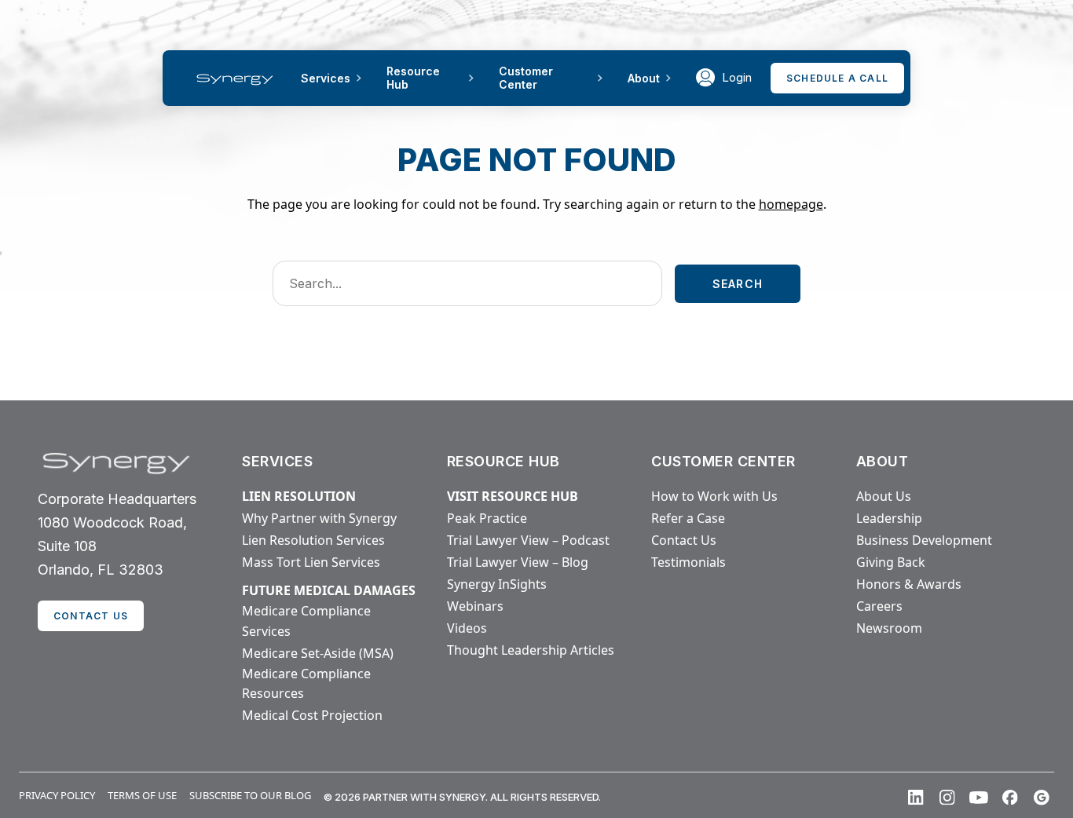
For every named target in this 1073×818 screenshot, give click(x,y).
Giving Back (890, 562)
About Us (883, 496)
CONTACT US (90, 616)
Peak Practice (487, 518)
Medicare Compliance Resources (306, 684)
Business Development (924, 540)
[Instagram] (947, 797)
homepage (791, 204)
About (644, 78)
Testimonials (688, 562)
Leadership (889, 518)
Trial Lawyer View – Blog (517, 562)
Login (737, 77)
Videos (467, 628)
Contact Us (683, 540)
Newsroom (889, 628)
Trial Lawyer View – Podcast (528, 540)
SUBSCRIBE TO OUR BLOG (250, 795)
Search (737, 283)
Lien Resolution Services (313, 540)
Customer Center (526, 77)
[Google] (1041, 797)
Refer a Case (688, 518)
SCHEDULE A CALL (837, 78)
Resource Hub (413, 77)
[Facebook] (1010, 797)
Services (325, 78)
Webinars (475, 606)
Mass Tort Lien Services (311, 562)
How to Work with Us (714, 496)
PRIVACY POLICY (57, 795)
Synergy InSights (497, 584)
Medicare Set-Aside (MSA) (318, 653)
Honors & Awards (908, 584)
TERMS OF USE (142, 795)
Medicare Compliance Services (306, 621)
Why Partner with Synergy (319, 518)
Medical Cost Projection (312, 715)
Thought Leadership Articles (530, 650)
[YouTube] (978, 797)
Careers (879, 606)
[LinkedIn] (915, 797)
